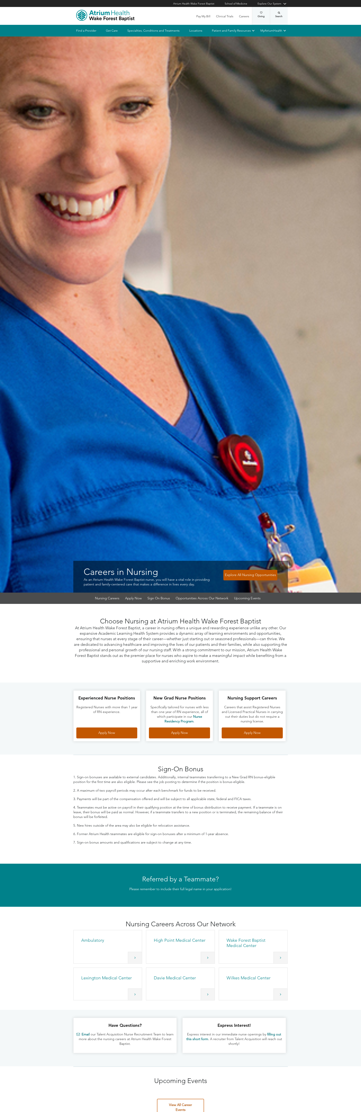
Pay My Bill (203, 16)
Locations (195, 30)
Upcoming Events (247, 598)
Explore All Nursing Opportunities (250, 575)
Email (86, 1034)
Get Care (112, 30)
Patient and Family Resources (231, 30)
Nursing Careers (107, 598)
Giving (261, 16)
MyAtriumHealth (271, 30)
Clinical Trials (224, 16)
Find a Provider (86, 30)
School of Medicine (236, 3)
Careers (244, 16)
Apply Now (133, 598)
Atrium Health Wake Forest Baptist (193, 3)
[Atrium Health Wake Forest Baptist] (105, 15)
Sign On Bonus (158, 598)
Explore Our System (269, 3)
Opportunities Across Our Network (202, 598)
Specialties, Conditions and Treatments (153, 30)
